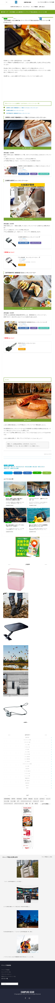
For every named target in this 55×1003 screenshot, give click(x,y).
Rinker (24, 169)
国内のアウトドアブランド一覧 (8, 976)
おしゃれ (36, 798)
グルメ (27, 766)
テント (41, 801)
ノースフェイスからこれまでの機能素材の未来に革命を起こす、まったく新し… (19, 956)
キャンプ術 (11, 465)
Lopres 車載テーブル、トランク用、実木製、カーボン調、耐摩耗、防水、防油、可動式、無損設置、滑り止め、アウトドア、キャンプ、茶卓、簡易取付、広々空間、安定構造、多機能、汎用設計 (40, 620)
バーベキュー (27, 773)
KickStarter (19, 798)
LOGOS (25, 798)
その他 (27, 768)
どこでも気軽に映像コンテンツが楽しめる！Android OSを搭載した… (17, 906)
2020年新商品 (7, 798)
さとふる (13, 466)
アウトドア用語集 (5, 969)
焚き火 (36, 803)
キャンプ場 (27, 756)
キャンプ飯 (13, 801)
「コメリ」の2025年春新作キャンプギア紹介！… (13, 881)
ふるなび (33, 173)
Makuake (30, 798)
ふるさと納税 (29, 466)
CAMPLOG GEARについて (16, 6)
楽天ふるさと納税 (28, 148)
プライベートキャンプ (19, 803)
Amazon (21, 264)
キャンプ (27, 751)
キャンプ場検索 (34, 6)
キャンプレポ (27, 754)
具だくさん (7, 468)
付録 (26, 803)
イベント (27, 744)
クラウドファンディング (27, 763)
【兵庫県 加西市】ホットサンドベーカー (15, 110)
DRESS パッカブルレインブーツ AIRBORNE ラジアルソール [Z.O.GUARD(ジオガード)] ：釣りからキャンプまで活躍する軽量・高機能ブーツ (40, 594)
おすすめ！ (42, 798)
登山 (27, 785)
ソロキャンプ (36, 801)
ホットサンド (41, 466)
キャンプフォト (26, 6)
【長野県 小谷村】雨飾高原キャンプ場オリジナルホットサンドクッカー (22, 107)
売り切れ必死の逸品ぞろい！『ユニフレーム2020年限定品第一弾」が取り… (18, 931)
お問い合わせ (42, 6)
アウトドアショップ (27, 739)
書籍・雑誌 (27, 780)
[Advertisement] (27, 89)
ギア (5, 465)
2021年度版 (7, 466)
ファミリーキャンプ (8, 803)
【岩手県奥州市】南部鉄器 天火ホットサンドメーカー (18, 113)
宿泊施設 (27, 778)
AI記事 (27, 737)
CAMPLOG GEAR (26, 994)
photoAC (28, 420)
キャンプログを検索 (50, 2)
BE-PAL (13, 798)
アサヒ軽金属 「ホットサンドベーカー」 (28, 257)
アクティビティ (27, 742)
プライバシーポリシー (6, 974)
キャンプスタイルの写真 (42, 2)
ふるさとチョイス (43, 173)
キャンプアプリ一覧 (5, 972)
